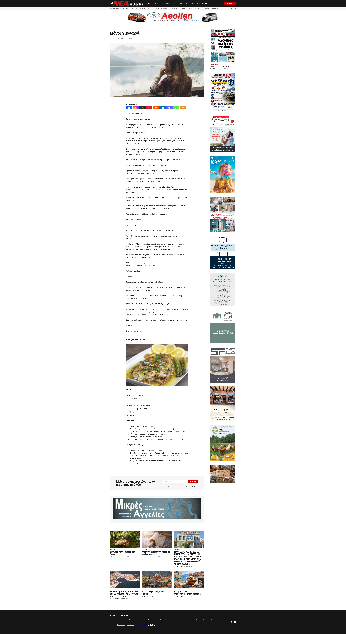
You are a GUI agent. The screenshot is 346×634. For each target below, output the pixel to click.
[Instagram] (136, 107)
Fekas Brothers (121, 624)
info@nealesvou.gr (199, 619)
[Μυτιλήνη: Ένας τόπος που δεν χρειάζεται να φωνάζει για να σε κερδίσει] (125, 579)
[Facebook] (129, 107)
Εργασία (142, 8)
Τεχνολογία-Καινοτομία (178, 8)
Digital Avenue (130, 624)
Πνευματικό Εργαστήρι (162, 8)
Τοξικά (190, 8)
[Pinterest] (149, 107)
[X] (142, 107)
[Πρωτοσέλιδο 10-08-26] (222, 45)
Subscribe (193, 481)
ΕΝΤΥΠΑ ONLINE (230, 3)
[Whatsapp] (176, 107)
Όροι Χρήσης (120, 619)
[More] (183, 107)
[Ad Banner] (157, 508)
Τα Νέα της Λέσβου (119, 615)
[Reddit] (156, 107)
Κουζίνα (150, 8)
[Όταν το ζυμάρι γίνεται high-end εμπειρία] (157, 539)
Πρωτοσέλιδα (214, 64)
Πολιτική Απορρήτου (177, 486)
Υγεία (197, 8)
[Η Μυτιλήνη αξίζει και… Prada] (157, 579)
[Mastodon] (169, 107)
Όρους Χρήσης (191, 486)
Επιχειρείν (125, 8)
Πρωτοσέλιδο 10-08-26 (219, 66)
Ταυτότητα (113, 619)
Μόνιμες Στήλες (114, 8)
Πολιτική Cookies (130, 619)
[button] (218, 3)
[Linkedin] (162, 107)
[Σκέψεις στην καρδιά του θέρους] (125, 539)
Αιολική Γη (134, 8)
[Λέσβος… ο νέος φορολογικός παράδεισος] (189, 579)
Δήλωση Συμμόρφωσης (154, 619)
